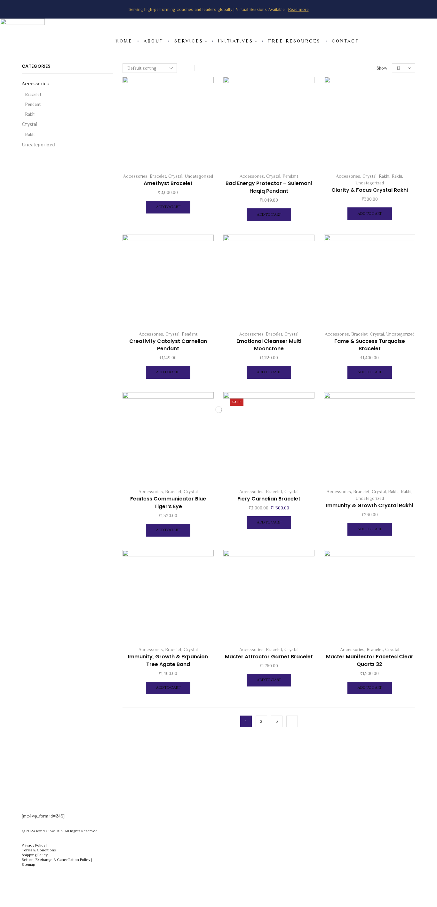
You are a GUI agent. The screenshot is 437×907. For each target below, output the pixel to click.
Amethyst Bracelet (168, 183)
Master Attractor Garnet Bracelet (269, 656)
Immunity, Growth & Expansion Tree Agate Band (168, 660)
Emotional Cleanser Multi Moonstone (268, 345)
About (153, 40)
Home (123, 40)
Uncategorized (199, 176)
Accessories (135, 176)
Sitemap (28, 864)
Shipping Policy (35, 855)
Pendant (290, 176)
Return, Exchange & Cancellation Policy (56, 859)
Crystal (175, 176)
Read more (298, 9)
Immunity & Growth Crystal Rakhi (369, 505)
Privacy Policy (33, 845)
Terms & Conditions (39, 850)
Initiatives (235, 40)
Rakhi (384, 176)
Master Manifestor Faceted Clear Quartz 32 (369, 660)
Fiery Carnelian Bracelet (268, 498)
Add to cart (168, 207)
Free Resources (294, 40)
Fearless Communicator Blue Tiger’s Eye (168, 502)
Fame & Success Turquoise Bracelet (369, 345)
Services (188, 40)
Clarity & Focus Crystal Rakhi (369, 190)
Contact (345, 40)
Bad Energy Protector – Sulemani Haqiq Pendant (269, 187)
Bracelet (158, 176)
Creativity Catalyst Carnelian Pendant (168, 345)
